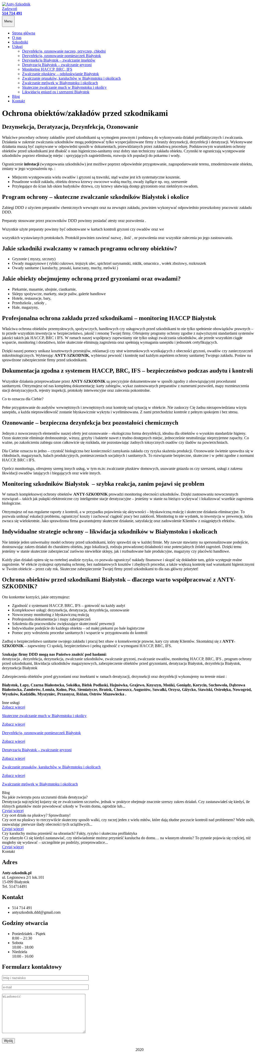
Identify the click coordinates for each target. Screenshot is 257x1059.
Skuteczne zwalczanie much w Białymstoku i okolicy (64, 87)
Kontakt (18, 101)
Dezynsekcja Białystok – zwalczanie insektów (58, 60)
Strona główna (23, 33)
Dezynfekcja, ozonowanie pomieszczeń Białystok (61, 56)
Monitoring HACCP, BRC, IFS (47, 69)
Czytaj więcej (13, 811)
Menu (8, 21)
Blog (16, 96)
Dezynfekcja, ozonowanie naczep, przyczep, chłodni (64, 51)
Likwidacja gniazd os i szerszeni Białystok (55, 92)
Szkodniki (20, 42)
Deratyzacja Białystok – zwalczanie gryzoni (57, 65)
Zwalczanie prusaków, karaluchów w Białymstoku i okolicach (71, 78)
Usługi (17, 47)
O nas (16, 37)
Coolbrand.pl (124, 1049)
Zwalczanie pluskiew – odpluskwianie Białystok (60, 74)
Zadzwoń (12, 11)
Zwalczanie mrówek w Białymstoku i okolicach (60, 83)
